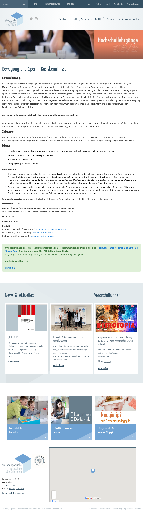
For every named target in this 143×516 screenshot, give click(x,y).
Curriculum (9, 267)
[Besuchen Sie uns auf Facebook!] (31, 18)
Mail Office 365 (118, 3)
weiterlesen (14, 361)
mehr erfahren (27, 432)
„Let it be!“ (13, 337)
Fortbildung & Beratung (81, 19)
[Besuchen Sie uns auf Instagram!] (36, 18)
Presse (36, 3)
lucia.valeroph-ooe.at (43, 232)
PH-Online (97, 3)
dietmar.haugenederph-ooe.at (51, 229)
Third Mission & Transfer (128, 19)
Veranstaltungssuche (133, 3)
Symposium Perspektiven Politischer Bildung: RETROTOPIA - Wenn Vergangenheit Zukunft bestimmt (115, 340)
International (71, 3)
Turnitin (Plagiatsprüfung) (52, 3)
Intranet (107, 3)
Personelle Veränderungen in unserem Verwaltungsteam (68, 339)
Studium (63, 19)
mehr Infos (103, 368)
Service (110, 19)
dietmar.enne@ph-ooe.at (42, 235)
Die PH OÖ (99, 19)
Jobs (89, 3)
